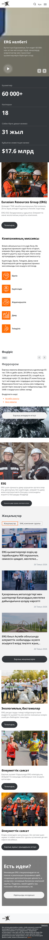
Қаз (39, 4)
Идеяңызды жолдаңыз (24, 895)
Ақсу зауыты (11, 402)
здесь (29, 937)
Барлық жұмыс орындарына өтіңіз (20, 847)
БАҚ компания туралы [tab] (30, 523)
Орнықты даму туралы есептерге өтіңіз (16, 503)
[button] (39, 71)
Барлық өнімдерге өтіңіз (24, 415)
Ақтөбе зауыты (12, 398)
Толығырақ (9, 225)
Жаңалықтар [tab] (10, 523)
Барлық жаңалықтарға (24, 659)
